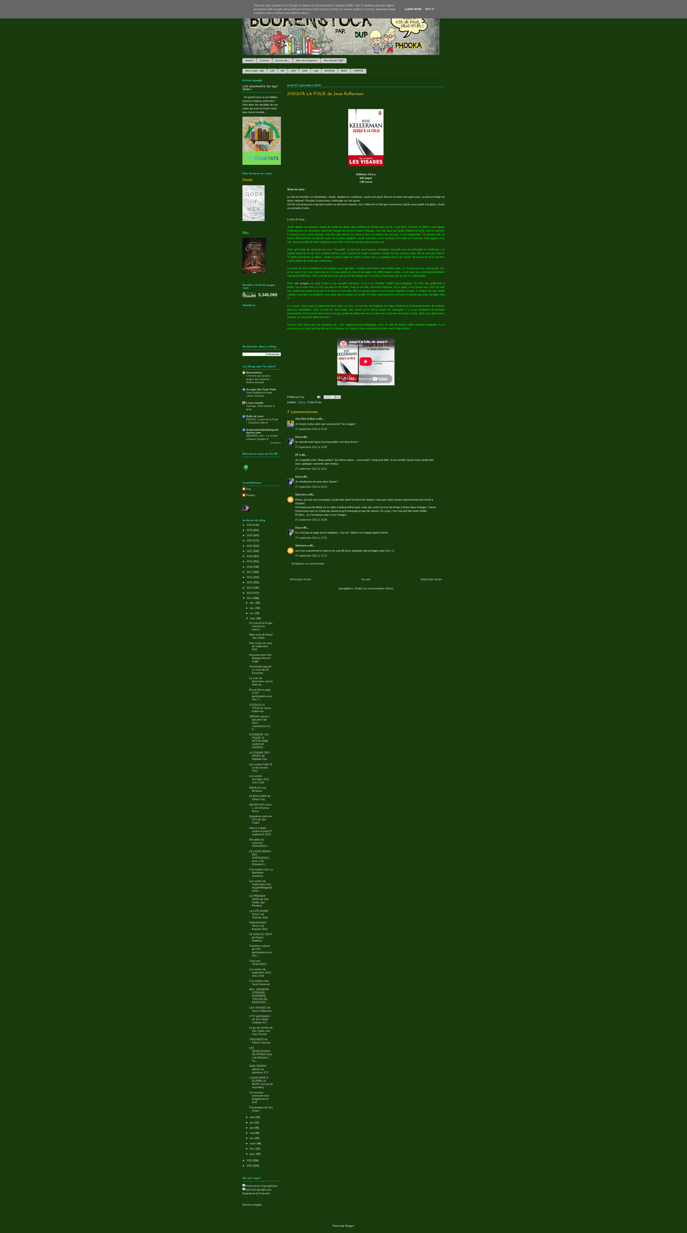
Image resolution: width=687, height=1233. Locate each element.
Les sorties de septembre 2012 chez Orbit (260, 972)
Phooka (250, 495)
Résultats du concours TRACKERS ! (258, 842)
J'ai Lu (302, 402)
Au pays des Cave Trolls (261, 389)
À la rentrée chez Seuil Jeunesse (259, 982)
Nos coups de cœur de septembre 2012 (260, 646)
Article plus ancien (431, 579)
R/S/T (344, 71)
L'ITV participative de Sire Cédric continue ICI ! (259, 1019)
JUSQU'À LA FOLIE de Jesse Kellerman (260, 708)
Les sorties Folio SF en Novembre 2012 (260, 767)
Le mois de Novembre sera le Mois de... (261, 681)
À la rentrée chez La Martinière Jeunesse (261, 872)
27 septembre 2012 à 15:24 (311, 486)
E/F (282, 71)
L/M (316, 71)
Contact (264, 61)
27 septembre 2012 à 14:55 (311, 447)
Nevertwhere (254, 372)
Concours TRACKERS (258, 962)
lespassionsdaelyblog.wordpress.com (262, 431)
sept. (253, 618)
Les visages (301, 283)
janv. (253, 1153)
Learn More (413, 9)
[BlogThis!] (329, 397)
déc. (252, 602)
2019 (250, 561)
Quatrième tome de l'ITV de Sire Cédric (260, 819)
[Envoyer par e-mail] (325, 397)
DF (297, 454)
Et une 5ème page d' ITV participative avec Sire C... (260, 694)
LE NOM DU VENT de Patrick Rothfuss (260, 937)
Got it (429, 9)
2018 (250, 566)
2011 (250, 1160)
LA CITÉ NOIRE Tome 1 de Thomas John (258, 914)
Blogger (349, 1225)
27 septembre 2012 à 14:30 (311, 428)
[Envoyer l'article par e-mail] (318, 396)
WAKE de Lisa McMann (257, 789)
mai (252, 1132)
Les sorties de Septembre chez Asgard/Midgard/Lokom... (261, 886)
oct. (252, 613)
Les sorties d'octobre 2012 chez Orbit (259, 779)
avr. (252, 1138)
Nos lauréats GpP (333, 61)
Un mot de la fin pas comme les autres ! (260, 626)
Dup (297, 436)
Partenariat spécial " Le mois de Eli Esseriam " (260, 669)
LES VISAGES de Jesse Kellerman (260, 1009)
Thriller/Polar (314, 402)
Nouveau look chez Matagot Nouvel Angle (260, 658)
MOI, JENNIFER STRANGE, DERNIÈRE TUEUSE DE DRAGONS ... (259, 996)
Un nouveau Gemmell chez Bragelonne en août (259, 1097)
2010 (250, 1165)
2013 (250, 592)
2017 (250, 571)
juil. (252, 1122)
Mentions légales (252, 1204)
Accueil (249, 61)
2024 (250, 535)
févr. (252, 1148)
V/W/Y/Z (358, 71)
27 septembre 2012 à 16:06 (311, 519)
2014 (250, 587)
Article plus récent (300, 579)
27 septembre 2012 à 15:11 (311, 468)
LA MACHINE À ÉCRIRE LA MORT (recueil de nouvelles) (261, 1082)
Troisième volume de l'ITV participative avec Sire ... (260, 950)
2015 (250, 582)
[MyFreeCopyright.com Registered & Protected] (261, 1193)
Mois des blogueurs (306, 61)
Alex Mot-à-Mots (305, 418)
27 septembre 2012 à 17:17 (311, 555)
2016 (250, 577)
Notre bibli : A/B (255, 71)
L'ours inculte (254, 402)
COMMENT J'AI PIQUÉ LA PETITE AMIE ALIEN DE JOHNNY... (259, 741)
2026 (250, 524)
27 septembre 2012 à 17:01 (311, 537)
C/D (272, 71)
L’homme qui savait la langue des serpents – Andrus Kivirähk (258, 379)
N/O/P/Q (330, 71)
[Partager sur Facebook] (335, 397)
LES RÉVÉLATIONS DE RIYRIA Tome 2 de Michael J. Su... (260, 1054)
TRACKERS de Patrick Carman (259, 1041)
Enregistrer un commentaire (308, 563)
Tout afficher (275, 443)
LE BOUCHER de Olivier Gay (259, 797)
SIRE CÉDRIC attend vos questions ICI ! (259, 1069)
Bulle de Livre (254, 416)
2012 (250, 598)
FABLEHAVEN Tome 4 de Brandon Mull (258, 926)
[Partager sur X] (332, 397)
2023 (250, 540)
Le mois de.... (282, 61)
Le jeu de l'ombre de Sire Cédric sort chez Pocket (261, 1031)
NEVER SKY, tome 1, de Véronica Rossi (260, 808)
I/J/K (304, 71)
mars (253, 1143)
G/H (293, 71)
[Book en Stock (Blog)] (246, 471)
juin (252, 1127)
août (252, 1117)
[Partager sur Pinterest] (339, 397)
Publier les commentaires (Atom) (374, 588)
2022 (250, 545)
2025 (250, 530)
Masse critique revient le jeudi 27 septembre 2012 (260, 831)
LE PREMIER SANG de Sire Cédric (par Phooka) (259, 900)
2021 (250, 551)
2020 (250, 556)
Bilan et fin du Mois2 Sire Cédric (261, 636)
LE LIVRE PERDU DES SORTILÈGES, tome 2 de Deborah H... (260, 858)
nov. (252, 607)
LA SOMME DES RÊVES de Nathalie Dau (259, 755)
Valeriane (301, 494)
